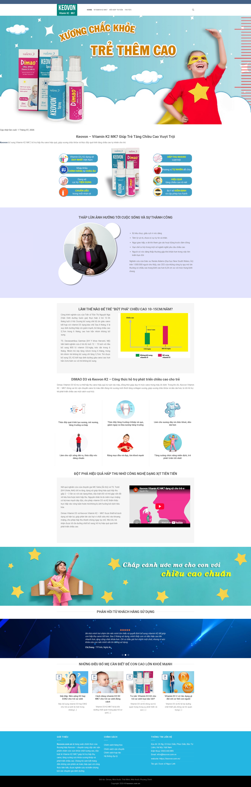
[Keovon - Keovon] (70, 10)
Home (89, 10)
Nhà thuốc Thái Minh (121, 779)
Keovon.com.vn (64, 744)
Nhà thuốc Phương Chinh (141, 779)
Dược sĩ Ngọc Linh (166, 764)
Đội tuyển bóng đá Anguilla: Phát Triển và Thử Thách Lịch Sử (27, 722)
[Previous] (8, 638)
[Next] (242, 638)
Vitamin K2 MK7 (100, 10)
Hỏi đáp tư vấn (116, 10)
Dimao (109, 779)
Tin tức (128, 10)
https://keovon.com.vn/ (169, 758)
